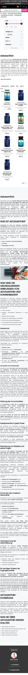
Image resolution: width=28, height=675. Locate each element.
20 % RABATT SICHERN (15, 3)
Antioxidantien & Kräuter (7, 15)
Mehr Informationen (6, 79)
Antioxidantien (18, 15)
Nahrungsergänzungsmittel (15, 13)
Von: (7, 27)
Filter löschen (14, 48)
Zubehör (5, 13)
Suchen (24, 10)
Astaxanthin (4, 17)
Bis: (12, 27)
